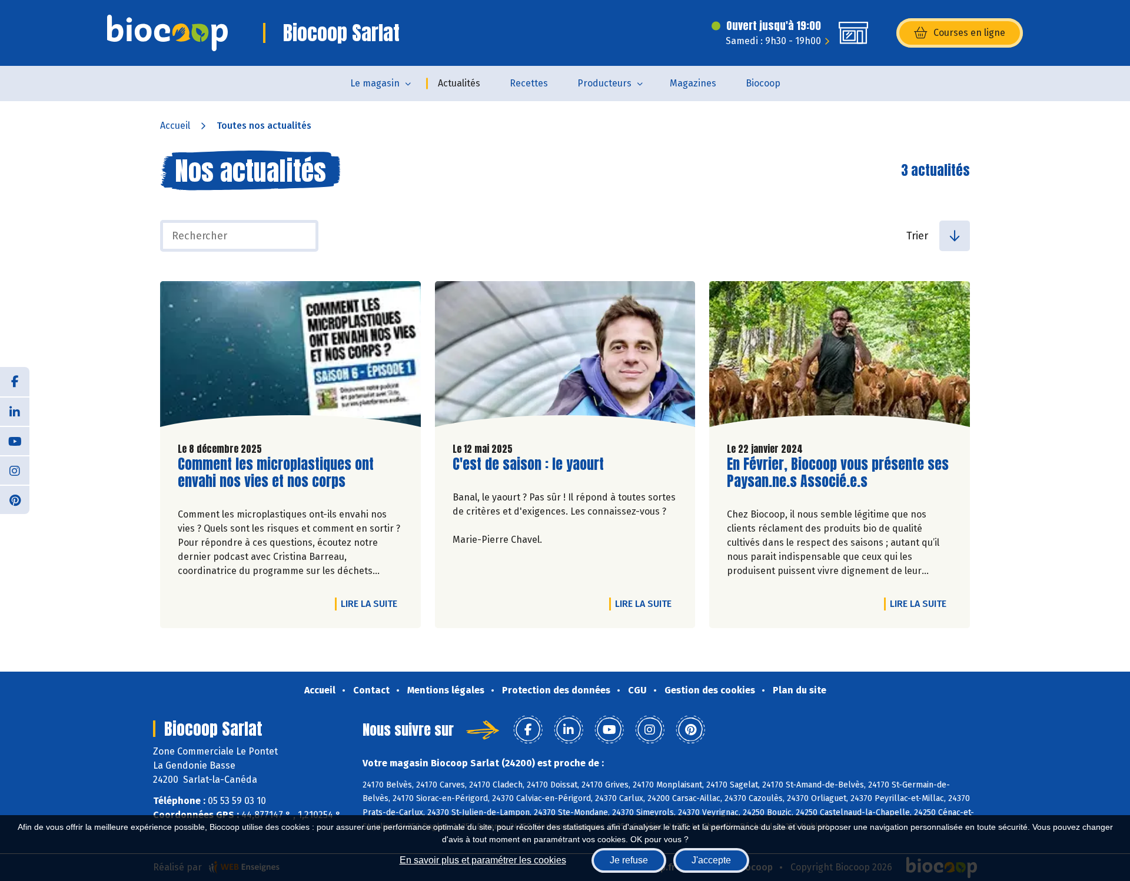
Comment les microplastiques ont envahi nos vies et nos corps (276, 473)
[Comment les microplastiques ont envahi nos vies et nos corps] (290, 357)
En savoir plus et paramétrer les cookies (483, 860)
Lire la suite (372, 603)
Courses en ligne (969, 32)
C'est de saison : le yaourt (528, 464)
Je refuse (629, 860)
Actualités (459, 83)
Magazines (693, 83)
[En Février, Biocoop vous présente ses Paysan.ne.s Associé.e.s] (839, 357)
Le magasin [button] (375, 83)
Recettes (529, 83)
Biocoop (763, 83)
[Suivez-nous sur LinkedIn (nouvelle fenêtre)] (14, 411)
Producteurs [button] (604, 83)
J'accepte (711, 860)
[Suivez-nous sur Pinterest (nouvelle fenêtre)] (14, 499)
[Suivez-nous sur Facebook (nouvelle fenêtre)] (14, 381)
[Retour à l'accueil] (167, 33)
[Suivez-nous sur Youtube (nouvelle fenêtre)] (14, 440)
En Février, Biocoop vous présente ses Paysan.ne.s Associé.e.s (838, 473)
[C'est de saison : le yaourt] (565, 357)
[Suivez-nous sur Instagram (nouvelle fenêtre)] (14, 470)
